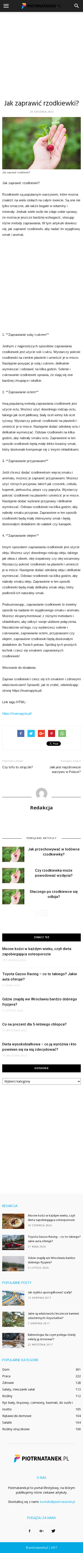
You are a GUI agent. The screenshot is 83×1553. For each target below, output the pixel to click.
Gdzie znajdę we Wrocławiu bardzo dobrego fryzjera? (51, 1260)
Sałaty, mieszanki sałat (18, 1389)
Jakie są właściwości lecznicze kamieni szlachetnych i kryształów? (53, 1316)
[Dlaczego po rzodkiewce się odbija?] (13, 896)
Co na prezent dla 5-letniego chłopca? (34, 1024)
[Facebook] (29, 1531)
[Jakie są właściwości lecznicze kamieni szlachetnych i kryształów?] (13, 1319)
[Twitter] (53, 1531)
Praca (6, 1376)
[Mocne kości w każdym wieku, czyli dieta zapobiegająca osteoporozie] (13, 1221)
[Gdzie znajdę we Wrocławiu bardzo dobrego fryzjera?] (13, 1263)
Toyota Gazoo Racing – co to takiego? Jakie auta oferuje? (54, 1239)
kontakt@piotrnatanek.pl (57, 1502)
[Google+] (41, 1531)
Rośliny (7, 1396)
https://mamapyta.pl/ (17, 713)
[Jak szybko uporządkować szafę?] (13, 1298)
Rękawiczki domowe (16, 1416)
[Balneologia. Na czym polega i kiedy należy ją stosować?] (13, 1340)
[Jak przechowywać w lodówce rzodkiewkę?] (13, 854)
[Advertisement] (41, 55)
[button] (77, 6)
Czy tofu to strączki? (17, 767)
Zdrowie (8, 1383)
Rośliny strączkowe (16, 1429)
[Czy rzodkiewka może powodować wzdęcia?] (13, 875)
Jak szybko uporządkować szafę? (50, 1292)
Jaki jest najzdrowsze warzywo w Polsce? (65, 769)
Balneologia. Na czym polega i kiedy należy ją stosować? (52, 1337)
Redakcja (41, 807)
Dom (6, 1369)
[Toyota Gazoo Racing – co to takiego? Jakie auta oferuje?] (13, 1242)
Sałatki (7, 1422)
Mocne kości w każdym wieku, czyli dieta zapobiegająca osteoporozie (51, 1218)
